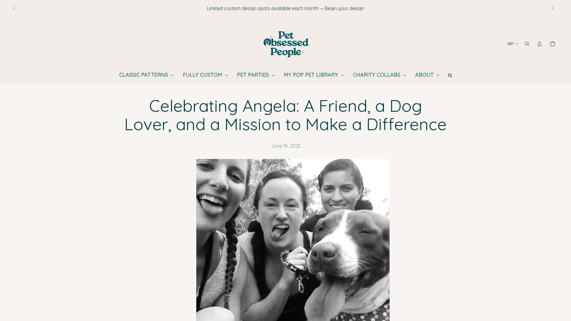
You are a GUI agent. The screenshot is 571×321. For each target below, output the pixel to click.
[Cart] (552, 43)
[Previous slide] (14, 8)
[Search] (527, 43)
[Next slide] (552, 8)
